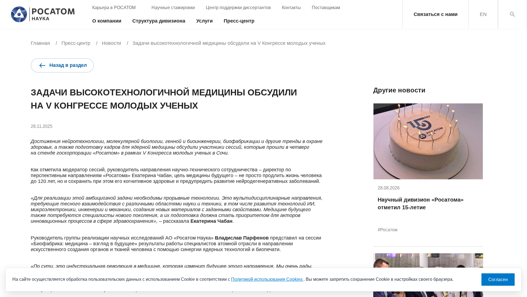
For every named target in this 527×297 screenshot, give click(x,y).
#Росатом (387, 229)
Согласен (498, 279)
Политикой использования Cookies (267, 279)
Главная (40, 43)
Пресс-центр (75, 43)
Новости (111, 43)
